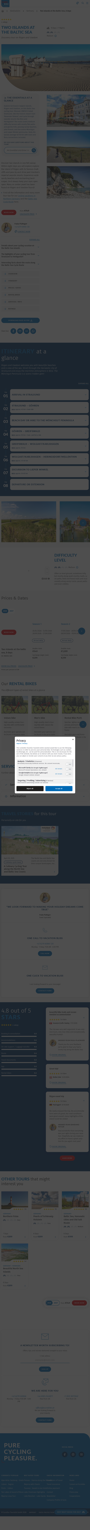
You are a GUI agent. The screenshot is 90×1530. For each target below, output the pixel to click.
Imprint (18, 743)
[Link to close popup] (73, 740)
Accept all (58, 789)
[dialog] (45, 765)
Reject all (30, 789)
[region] (45, 771)
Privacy (25, 743)
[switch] (68, 764)
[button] (67, 764)
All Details (58, 769)
